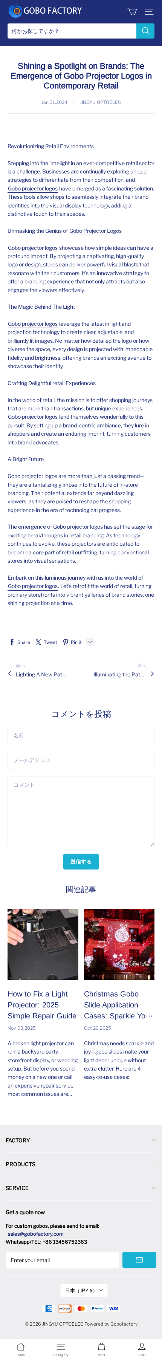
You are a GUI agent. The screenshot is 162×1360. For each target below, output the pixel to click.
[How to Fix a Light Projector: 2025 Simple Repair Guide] (43, 944)
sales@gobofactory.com (36, 1234)
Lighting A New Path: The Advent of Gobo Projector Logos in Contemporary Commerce (42, 674)
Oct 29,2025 (97, 1028)
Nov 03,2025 (22, 1028)
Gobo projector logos (33, 188)
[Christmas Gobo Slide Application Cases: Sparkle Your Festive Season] (119, 944)
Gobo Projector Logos (95, 230)
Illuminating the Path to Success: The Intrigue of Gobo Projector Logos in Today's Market (119, 674)
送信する (81, 861)
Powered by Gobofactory (111, 1324)
